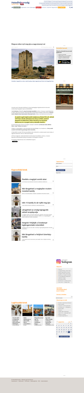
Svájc (50, 5)
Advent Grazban (61, 304)
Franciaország (69, 1)
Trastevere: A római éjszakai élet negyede (66, 305)
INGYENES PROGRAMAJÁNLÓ (62, 288)
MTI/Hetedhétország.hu (46, 47)
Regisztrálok (58, 172)
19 (61, 329)
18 (59, 329)
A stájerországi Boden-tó (63, 315)
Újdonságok (32, 7)
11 (59, 327)
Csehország (55, 1)
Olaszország (69, 3)
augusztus (61, 322)
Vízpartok (49, 7)
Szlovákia (54, 5)
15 (68, 327)
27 (64, 331)
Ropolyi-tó (60, 310)
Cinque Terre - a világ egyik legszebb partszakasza (67, 312)
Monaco (58, 3)
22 (68, 329)
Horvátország (53, 3)
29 (68, 331)
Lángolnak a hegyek (62, 277)
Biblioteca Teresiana (62, 314)
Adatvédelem (44, 381)
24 (56, 331)
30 (71, 331)
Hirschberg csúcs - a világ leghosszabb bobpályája (67, 307)
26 (61, 331)
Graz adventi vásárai (62, 279)
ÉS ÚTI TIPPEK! (61, 291)
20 (64, 329)
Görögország (42, 3)
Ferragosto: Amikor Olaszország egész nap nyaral (67, 273)
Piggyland (70, 5)
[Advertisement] (33, 94)
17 (56, 329)
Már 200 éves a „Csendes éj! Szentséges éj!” (66, 280)
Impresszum (14, 381)
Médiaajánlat (34, 381)
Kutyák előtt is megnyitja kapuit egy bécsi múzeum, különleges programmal (16, 321)
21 (66, 329)
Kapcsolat (21, 381)
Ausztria (45, 1)
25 (59, 331)
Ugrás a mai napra (64, 336)
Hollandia (47, 3)
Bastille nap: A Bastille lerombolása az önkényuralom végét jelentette (71, 275)
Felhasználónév (59, 163)
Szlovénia (59, 5)
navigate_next (72, 296)
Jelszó (57, 166)
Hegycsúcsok (54, 7)
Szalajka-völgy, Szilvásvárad (63, 311)
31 (56, 334)
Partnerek (27, 381)
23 (71, 329)
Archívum (44, 7)
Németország (63, 3)
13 (64, 327)
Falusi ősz (60, 269)
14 (66, 327)
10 (56, 327)
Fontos (28, 7)
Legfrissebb (23, 7)
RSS (39, 381)
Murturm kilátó (61, 308)
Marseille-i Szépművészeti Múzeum (64, 302)
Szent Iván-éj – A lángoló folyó (64, 282)
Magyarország (64, 5)
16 (71, 327)
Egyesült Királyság (61, 1)
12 (61, 327)
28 (66, 331)
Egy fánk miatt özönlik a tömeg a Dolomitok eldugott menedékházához (50, 321)
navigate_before (57, 321)
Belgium (50, 1)
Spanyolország (45, 5)
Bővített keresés (59, 298)
